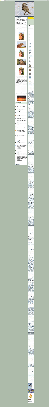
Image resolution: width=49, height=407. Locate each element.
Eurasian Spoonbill (29, 184)
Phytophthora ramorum (29, 286)
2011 (29, 40)
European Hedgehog (29, 185)
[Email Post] (21, 102)
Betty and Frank (33, 109)
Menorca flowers (33, 266)
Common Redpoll (31, 162)
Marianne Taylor (29, 261)
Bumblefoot (33, 143)
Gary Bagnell (33, 197)
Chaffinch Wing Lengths (30, 153)
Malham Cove (29, 260)
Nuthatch (28, 276)
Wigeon (30, 372)
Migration (28, 268)
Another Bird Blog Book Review (32, 98)
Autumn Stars (30, 52)
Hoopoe (30, 220)
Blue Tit (31, 132)
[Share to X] (17, 103)
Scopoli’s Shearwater (29, 321)
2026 (29, 31)
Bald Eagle (32, 102)
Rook (28, 313)
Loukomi (29, 258)
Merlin (30, 267)
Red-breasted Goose (30, 298)
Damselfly (30, 171)
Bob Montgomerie (31, 133)
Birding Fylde (32, 118)
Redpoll (29, 301)
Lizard (32, 256)
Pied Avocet (32, 286)
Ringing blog (33, 310)
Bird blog (30, 111)
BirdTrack (30, 124)
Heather (31, 216)
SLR (29, 331)
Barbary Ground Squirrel (32, 103)
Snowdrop (31, 332)
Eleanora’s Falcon (29, 181)
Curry (33, 169)
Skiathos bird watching (32, 328)
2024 (29, 32)
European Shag (32, 186)
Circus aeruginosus (32, 154)
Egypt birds (33, 179)
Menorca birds (29, 266)
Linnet (31, 249)
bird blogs (32, 111)
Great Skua (30, 206)
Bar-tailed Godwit (29, 103)
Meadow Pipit (30, 263)
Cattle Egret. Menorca (30, 150)
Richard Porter (30, 308)
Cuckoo (32, 168)
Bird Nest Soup (32, 112)
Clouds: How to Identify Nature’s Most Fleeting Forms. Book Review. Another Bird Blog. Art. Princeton (31, 155)
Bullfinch (30, 143)
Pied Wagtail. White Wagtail (31, 288)
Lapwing (29, 239)
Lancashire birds (30, 236)
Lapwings (28, 240)
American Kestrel (30, 94)
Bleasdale (32, 131)
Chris (17, 141)
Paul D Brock (32, 283)
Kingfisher (29, 234)
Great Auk (32, 204)
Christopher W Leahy (29, 154)
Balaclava (30, 102)
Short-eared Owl (32, 326)
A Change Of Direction (30, 55)
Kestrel (30, 233)
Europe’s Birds (32, 184)
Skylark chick (31, 330)
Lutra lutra (32, 259)
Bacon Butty (29, 102)
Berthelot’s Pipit (29, 108)
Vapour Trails (33, 363)
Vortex (32, 364)
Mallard (30, 260)
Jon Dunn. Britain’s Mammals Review (30, 231)
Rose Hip (32, 313)
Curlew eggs (29, 169)
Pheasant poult (29, 285)
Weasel (30, 366)
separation (32, 323)
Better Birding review (30, 109)
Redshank (32, 301)
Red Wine (31, 297)
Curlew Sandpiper (31, 169)
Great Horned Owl (32, 205)
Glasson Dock (32, 199)
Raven (32, 295)
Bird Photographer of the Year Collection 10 (31, 113)
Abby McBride (32, 91)
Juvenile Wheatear (32, 232)
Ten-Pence (31, 348)
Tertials (28, 350)
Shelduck (29, 324)
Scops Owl (32, 321)
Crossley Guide (30, 167)
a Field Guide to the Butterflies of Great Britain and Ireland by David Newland (31, 88)
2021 (29, 34)
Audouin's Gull (32, 100)
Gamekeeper (33, 196)
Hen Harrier (29, 217)
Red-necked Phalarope (31, 300)
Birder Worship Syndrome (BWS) (30, 117)
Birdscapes (28, 124)
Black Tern (29, 126)
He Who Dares (30, 43)
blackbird (32, 129)
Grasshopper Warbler (29, 204)
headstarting (29, 216)
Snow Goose (29, 332)
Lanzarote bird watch (30, 238)
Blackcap (29, 130)
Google (30, 203)
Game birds (31, 196)
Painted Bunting (29, 282)
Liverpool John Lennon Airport (30, 256)
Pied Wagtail (29, 287)
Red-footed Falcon (31, 299)
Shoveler (29, 327)
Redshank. (28, 302)
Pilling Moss (32, 289)
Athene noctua (29, 100)
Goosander (32, 203)
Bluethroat (28, 133)
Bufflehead (28, 143)
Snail (33, 331)
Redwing (33, 302)
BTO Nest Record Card (29, 141)
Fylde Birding (31, 194)
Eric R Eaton (32, 182)
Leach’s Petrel (30, 241)
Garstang (30, 197)
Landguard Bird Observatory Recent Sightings (30, 68)
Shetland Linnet (32, 324)
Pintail (28, 291)
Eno (28, 182)
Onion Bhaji (29, 278)
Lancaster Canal (32, 237)
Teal (28, 346)
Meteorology (33, 267)
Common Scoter (30, 163)
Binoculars (30, 110)
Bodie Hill (33, 133)
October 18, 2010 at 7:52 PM (19, 140)
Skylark (28, 330)
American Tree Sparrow (32, 95)
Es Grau (29, 183)
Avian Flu (28, 101)
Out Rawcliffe (30, 279)
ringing (28, 310)
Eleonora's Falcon (32, 181)
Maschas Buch (30, 64)
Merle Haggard (29, 267)
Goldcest (30, 200)
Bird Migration (29, 112)
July (29, 58)
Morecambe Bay (29, 270)
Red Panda (30, 297)
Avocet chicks (33, 101)
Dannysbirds (30, 76)
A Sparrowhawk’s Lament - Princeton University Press (31, 90)
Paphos (31, 282)
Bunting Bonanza (30, 50)
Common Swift (32, 163)
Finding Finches (30, 44)
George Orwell (31, 198)
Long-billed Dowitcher (32, 257)
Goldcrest (32, 200)
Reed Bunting (29, 303)
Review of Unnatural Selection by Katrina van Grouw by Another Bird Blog (31, 307)
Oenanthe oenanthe (30, 277)
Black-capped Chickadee (31, 126)
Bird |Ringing (32, 110)
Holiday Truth (29, 219)
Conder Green (29, 164)
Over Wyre (32, 279)
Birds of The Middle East (29, 123)
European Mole (32, 185)
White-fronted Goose (32, 370)
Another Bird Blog (19, 2)
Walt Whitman (31, 365)
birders (32, 117)
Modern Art (28, 269)
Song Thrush (32, 333)
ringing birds (30, 310)
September (30, 57)
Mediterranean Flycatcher (32, 264)
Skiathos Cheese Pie (31, 329)
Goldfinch (29, 202)
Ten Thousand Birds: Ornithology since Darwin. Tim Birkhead (31, 348)
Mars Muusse (32, 261)
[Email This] (16, 103)
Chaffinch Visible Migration (31, 152)
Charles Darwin (33, 153)
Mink (31, 268)
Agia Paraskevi (32, 92)
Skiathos (29, 328)
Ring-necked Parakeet (31, 309)
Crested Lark (32, 166)
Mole (30, 269)
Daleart (28, 171)
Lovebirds (33, 258)
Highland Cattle (31, 218)
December (30, 41)
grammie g (18, 111)
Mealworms (29, 264)
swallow (33, 343)
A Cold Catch (30, 46)
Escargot (30, 183)
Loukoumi (31, 258)
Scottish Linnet (30, 322)
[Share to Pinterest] (18, 103)
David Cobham (29, 172)
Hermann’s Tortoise (32, 217)
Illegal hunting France (29, 225)
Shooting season (30, 325)
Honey (31, 219)
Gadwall (31, 195)
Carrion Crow (31, 148)
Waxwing (28, 366)
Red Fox (30, 296)
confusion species (32, 164)
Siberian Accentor (32, 327)
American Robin (29, 95)
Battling (29, 53)
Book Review (31, 134)
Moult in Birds (32, 270)
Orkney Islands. (33, 278)
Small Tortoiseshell (31, 331)
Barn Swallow (31, 105)
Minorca (32, 268)
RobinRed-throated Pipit (30, 312)
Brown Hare (31, 140)
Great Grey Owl (29, 205)
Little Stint (30, 255)
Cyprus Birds (29, 170)
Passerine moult (29, 283)
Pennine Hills (29, 284)
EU (32, 183)
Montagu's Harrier (32, 269)
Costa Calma (31, 165)
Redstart (30, 302)
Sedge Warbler (29, 323)
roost (31, 313)
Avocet (30, 101)
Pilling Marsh (30, 289)
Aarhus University (29, 91)
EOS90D (29, 182)
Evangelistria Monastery (31, 187)
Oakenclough (32, 276)
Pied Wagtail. (32, 287)
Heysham (28, 218)
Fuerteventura (30, 193)
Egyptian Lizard (30, 180)
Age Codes (30, 92)
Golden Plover (32, 201)
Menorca (30, 265)
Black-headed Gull (31, 127)
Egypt (28, 179)
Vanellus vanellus (30, 363)
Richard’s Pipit (33, 308)
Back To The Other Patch (31, 56)
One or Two (30, 47)
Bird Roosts (32, 115)
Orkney (30, 278)
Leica (33, 241)
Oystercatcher (29, 280)
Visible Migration (30, 364)
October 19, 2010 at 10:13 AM (19, 160)
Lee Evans (32, 241)
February (29, 61)
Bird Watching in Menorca (32, 116)
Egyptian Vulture (32, 180)
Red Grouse (32, 296)
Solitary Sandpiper (29, 333)
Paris (32, 282)
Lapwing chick (33, 239)
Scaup (30, 320)
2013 (29, 39)
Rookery (29, 313)
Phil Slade (31, 285)
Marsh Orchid (30, 262)
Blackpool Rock (31, 131)
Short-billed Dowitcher (29, 326)
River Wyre (30, 311)
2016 (29, 37)
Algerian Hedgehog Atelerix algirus (30, 93)
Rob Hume (32, 311)
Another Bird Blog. (29, 99)
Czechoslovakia (31, 170)
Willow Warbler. (30, 375)
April (29, 60)
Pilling (28, 289)
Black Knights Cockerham (31, 125)
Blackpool (28, 131)
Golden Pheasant (30, 201)
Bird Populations (31, 114)
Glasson (29, 199)
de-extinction (31, 172)
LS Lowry (30, 259)
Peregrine (32, 284)
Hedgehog (33, 216)
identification (30, 224)
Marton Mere (32, 262)
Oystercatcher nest (31, 281)
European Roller (29, 186)
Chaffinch (32, 151)
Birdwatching (32, 124)
